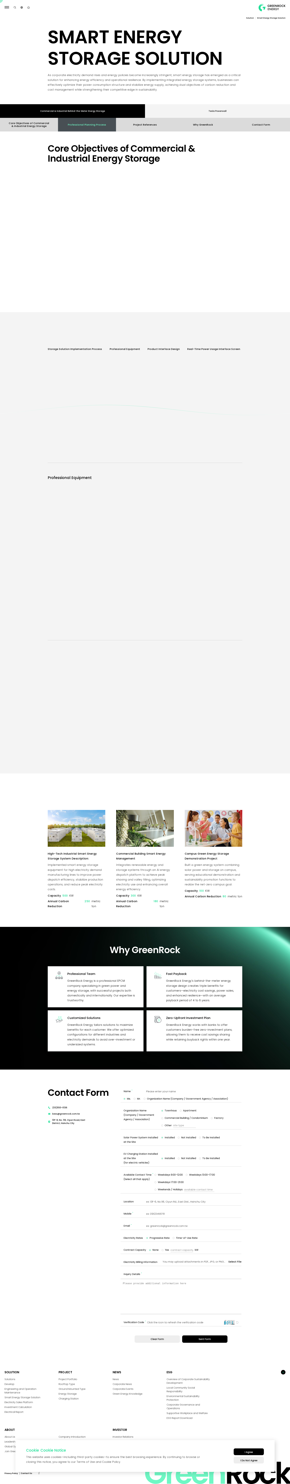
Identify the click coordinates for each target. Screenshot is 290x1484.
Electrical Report (14, 1412)
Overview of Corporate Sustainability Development (188, 1381)
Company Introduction (72, 1437)
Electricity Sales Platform (19, 1402)
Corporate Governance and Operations (183, 1406)
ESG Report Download (179, 1418)
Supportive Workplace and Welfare (187, 1413)
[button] (150, 738)
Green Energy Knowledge (127, 1394)
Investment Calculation (18, 1407)
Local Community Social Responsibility (181, 1389)
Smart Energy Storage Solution (22, 1397)
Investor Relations (123, 1437)
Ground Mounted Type (72, 1389)
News (116, 1379)
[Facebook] (38, 1473)
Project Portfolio (68, 1379)
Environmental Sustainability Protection (183, 1398)
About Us (10, 1437)
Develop (9, 1384)
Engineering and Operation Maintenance (20, 1390)
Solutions (10, 1379)
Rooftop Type (67, 1384)
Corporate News (122, 1384)
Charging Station (69, 1398)
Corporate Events (123, 1389)
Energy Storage (68, 1394)
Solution (250, 18)
